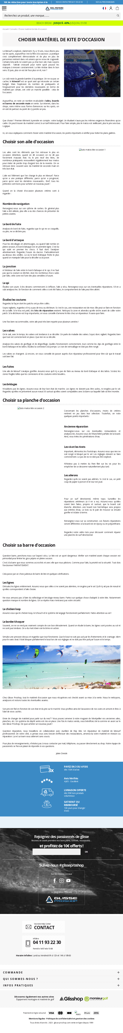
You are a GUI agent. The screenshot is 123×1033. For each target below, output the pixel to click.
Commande (13, 972)
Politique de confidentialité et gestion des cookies (70, 1018)
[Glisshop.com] (71, 998)
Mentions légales (37, 1018)
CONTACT (44, 927)
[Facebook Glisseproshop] (54, 881)
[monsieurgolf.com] (96, 998)
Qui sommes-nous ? (20, 979)
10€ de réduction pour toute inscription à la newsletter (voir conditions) (26, 3)
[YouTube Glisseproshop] (68, 881)
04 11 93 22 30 (47, 942)
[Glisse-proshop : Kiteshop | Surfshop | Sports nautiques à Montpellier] (54, 9)
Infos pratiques (18, 985)
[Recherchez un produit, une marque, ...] (118, 15)
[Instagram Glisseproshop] (61, 881)
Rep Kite (78, 730)
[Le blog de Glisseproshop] (61, 899)
